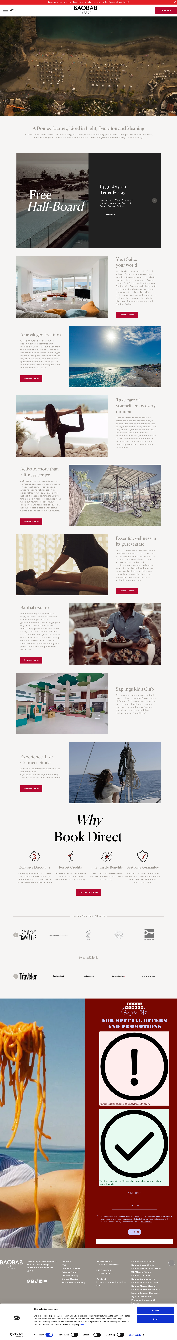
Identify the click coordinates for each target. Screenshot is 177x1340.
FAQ (64, 1265)
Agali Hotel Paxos (141, 1296)
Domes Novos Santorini (144, 1282)
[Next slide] (154, 200)
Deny (155, 1319)
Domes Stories (70, 1279)
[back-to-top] (171, 1263)
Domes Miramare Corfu (144, 1261)
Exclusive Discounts (34, 867)
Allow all (155, 1310)
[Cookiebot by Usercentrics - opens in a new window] (16, 1335)
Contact (66, 1261)
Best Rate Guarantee (142, 867)
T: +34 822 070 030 (107, 1265)
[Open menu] (6, 10)
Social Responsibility (73, 1282)
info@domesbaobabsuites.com (111, 1283)
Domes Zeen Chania (142, 1265)
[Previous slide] (22, 200)
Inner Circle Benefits (106, 867)
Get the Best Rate (88, 892)
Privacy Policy (70, 1272)
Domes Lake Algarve (143, 1279)
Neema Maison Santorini (145, 1293)
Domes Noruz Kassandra (145, 1289)
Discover (110, 215)
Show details (135, 1335)
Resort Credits (70, 867)
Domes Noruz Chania (143, 1286)
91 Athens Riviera (141, 1272)
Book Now (166, 10)
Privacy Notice (146, 1222)
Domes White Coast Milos (146, 1268)
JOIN (136, 1232)
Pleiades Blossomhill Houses (143, 1301)
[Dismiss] (174, 2)
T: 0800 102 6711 (106, 1273)
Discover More (31, 378)
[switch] (74, 1335)
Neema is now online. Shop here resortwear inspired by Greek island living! (88, 2)
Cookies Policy (70, 1275)
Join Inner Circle (71, 1268)
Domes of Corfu (140, 1275)
